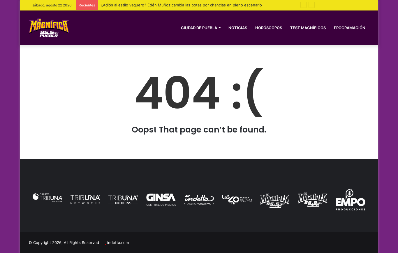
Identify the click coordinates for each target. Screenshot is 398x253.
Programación (349, 27)
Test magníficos (308, 27)
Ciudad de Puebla (199, 27)
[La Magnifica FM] (49, 27)
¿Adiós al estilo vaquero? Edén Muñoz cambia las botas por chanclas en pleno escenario (181, 5)
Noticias (237, 27)
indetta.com (118, 242)
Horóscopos (268, 27)
